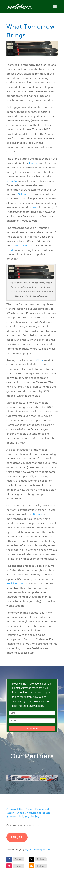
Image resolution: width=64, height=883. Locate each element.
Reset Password (37, 809)
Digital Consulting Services (37, 849)
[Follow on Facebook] (9, 859)
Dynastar (12, 181)
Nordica (19, 245)
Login (10, 813)
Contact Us (14, 809)
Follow (18, 859)
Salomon (23, 194)
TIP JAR (17, 837)
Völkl (35, 207)
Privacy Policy (29, 816)
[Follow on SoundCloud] (31, 865)
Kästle (40, 360)
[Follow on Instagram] (9, 865)
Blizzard (38, 514)
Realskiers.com (15, 583)
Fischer (29, 245)
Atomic (33, 163)
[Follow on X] (31, 859)
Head (9, 250)
